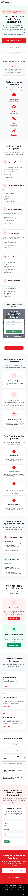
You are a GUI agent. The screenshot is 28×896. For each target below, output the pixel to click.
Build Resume (6, 706)
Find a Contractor (14, 892)
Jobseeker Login (6, 890)
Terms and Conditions (9, 894)
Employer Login (15, 890)
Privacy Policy (20, 894)
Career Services (17, 885)
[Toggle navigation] (26, 2)
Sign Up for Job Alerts (8, 887)
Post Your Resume (19, 887)
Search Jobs (9, 885)
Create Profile (13, 618)
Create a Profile (14, 47)
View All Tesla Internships (13, 348)
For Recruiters (4, 892)
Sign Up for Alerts (13, 645)
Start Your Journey (14, 877)
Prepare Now (6, 726)
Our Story (23, 890)
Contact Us (23, 892)
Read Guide (6, 686)
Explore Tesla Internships (13, 40)
